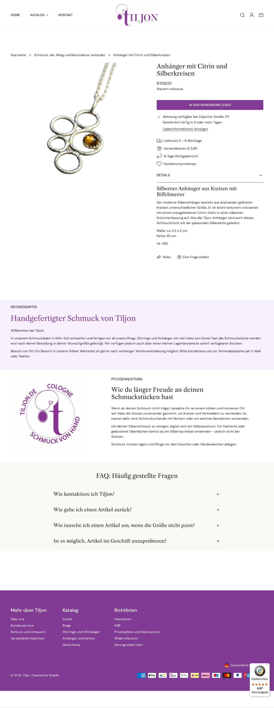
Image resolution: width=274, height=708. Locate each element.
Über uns (17, 619)
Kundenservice (22, 625)
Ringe (67, 625)
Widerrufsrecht (126, 638)
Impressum (122, 619)
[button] (261, 15)
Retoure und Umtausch (28, 632)
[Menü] (267, 665)
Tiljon (26, 675)
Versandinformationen (28, 638)
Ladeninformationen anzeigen (185, 129)
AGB (117, 625)
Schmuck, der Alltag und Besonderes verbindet (69, 55)
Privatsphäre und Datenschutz (137, 632)
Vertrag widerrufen (128, 645)
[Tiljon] (137, 15)
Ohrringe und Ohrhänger (81, 632)
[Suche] (242, 15)
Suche (67, 619)
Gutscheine (71, 645)
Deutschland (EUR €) (245, 665)
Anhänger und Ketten (79, 638)
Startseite (18, 55)
